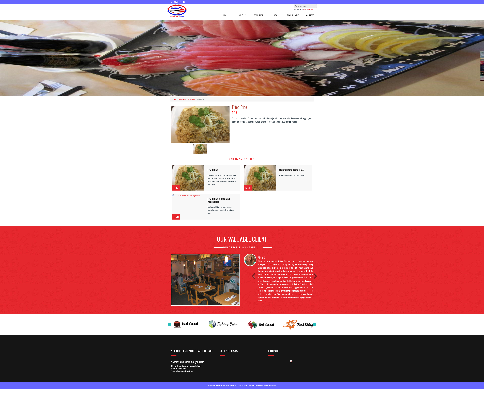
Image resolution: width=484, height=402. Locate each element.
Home (224, 15)
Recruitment (293, 15)
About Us (241, 15)
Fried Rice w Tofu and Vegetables (218, 200)
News (276, 15)
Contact (310, 15)
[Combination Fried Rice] (260, 178)
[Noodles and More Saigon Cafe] (177, 10)
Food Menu (259, 15)
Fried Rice (191, 99)
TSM (274, 385)
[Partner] (186, 324)
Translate (309, 9)
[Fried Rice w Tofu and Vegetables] (188, 207)
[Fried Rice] (188, 178)
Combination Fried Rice (291, 170)
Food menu (182, 99)
